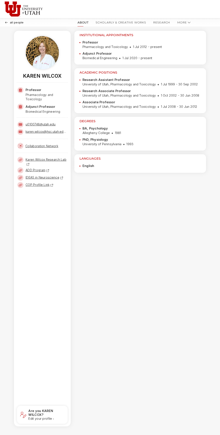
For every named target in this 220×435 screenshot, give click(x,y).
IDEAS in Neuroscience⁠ (42, 177)
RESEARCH (161, 22)
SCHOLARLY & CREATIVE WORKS (121, 22)
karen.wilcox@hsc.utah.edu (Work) (46, 131)
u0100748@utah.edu (41, 124)
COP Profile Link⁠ (37, 185)
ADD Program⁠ (35, 170)
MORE (182, 22)
